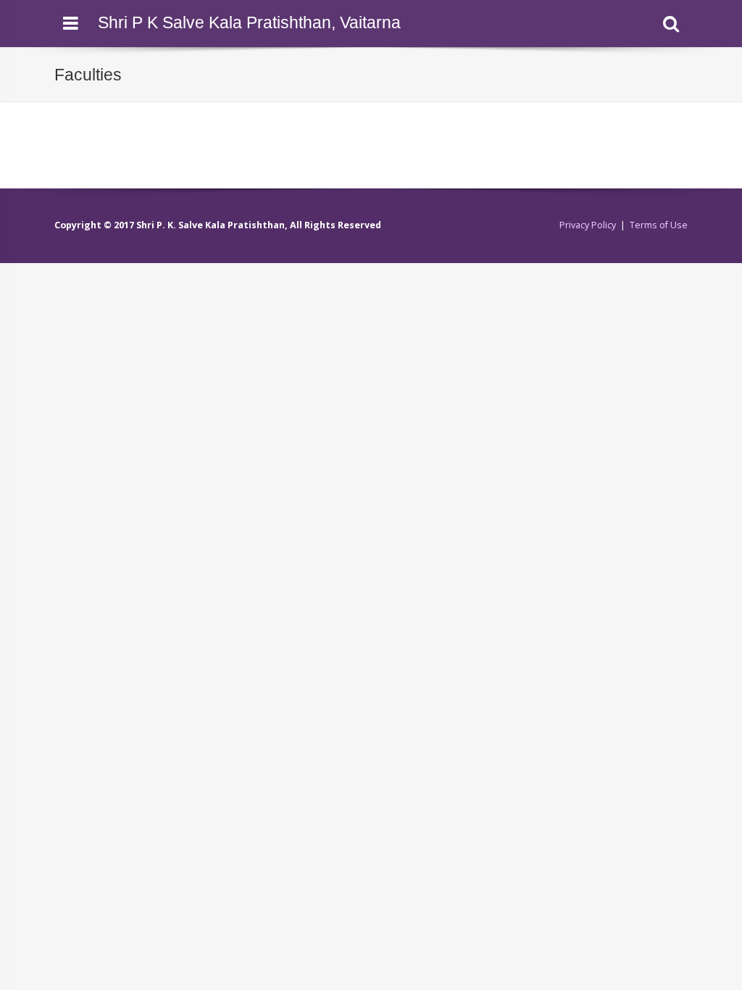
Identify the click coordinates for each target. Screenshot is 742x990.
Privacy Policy (587, 225)
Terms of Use (659, 225)
